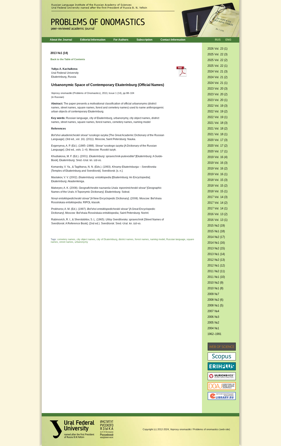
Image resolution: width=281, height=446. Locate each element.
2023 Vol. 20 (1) (217, 100)
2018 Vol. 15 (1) (217, 191)
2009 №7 (213, 294)
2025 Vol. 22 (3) (217, 54)
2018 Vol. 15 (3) (217, 180)
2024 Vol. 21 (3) (217, 71)
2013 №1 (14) (216, 254)
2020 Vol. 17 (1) (217, 151)
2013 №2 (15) (216, 248)
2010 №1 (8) (215, 288)
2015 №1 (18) (216, 231)
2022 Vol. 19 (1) (217, 117)
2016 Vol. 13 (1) (217, 219)
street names (66, 242)
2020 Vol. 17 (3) (217, 140)
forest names (142, 239)
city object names (86, 239)
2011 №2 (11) (216, 271)
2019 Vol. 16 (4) (217, 157)
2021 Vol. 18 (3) (217, 122)
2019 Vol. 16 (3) (217, 162)
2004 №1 (213, 328)
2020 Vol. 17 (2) (217, 145)
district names (126, 239)
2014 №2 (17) (216, 237)
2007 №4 (213, 311)
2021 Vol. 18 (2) (217, 128)
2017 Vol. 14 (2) (217, 202)
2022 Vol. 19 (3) (217, 105)
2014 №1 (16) (216, 242)
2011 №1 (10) (216, 277)
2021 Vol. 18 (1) (217, 134)
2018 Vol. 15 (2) (217, 185)
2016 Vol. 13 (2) (217, 214)
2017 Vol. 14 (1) (217, 208)
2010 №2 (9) (215, 282)
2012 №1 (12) (216, 265)
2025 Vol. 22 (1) (217, 65)
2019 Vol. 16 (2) (217, 168)
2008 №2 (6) (215, 299)
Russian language (175, 239)
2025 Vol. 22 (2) (217, 60)
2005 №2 (213, 322)
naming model (157, 239)
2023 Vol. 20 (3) (217, 88)
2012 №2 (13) (216, 259)
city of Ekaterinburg (107, 239)
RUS (218, 39)
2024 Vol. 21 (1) (217, 83)
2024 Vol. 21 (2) (217, 77)
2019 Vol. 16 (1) (217, 174)
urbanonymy (81, 242)
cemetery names (66, 239)
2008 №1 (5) (215, 305)
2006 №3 (213, 316)
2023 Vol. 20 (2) (217, 94)
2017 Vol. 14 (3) (217, 197)
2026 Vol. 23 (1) (217, 48)
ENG (228, 39)
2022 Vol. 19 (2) (217, 111)
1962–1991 (214, 334)
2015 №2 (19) (216, 225)
